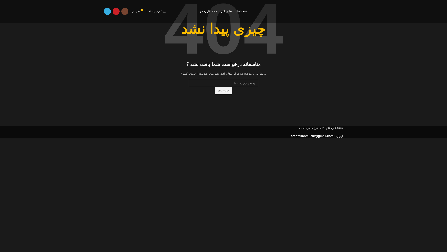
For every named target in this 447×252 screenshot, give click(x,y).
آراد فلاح (330, 128)
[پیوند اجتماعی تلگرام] (107, 11)
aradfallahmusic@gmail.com (312, 136)
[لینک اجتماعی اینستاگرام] (124, 11)
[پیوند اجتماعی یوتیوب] (116, 11)
